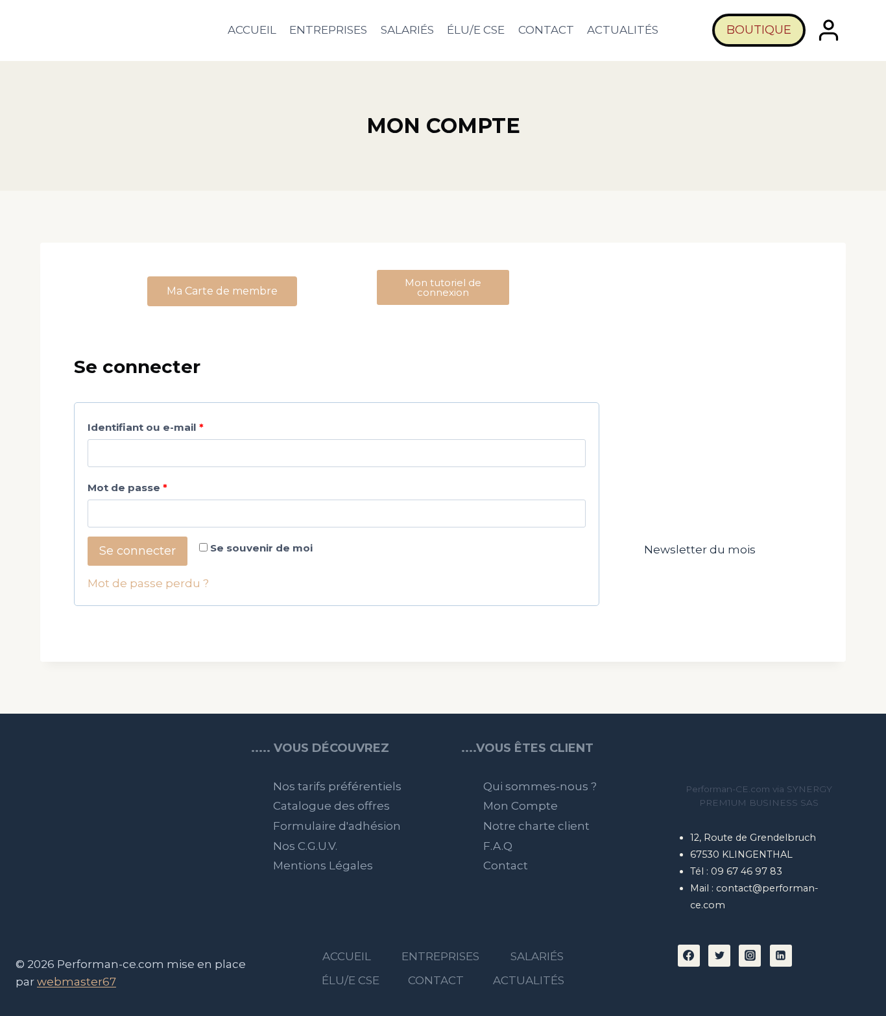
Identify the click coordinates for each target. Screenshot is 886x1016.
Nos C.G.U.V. (305, 846)
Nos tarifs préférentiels (337, 786)
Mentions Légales (323, 865)
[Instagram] (750, 956)
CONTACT (546, 29)
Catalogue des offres (331, 805)
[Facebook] (689, 956)
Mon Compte (520, 805)
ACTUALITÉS (622, 29)
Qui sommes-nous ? (540, 786)
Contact (505, 865)
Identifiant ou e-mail (176, 424)
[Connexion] (829, 30)
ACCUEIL (252, 29)
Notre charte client (536, 825)
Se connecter (137, 551)
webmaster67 (76, 981)
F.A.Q (497, 846)
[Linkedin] (781, 956)
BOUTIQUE (758, 30)
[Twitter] (719, 956)
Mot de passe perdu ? (148, 583)
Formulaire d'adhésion (337, 825)
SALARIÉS (407, 29)
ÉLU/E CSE (476, 29)
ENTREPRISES (328, 29)
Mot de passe (158, 485)
